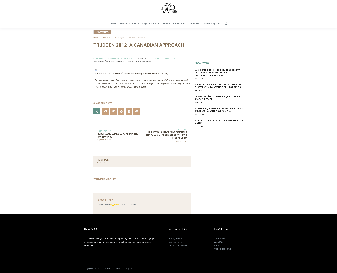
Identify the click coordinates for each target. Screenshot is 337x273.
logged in (114, 204)
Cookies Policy (175, 242)
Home (95, 38)
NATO (137, 61)
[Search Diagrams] (226, 23)
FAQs (217, 245)
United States (145, 61)
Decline (25, 265)
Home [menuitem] (114, 24)
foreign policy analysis (113, 61)
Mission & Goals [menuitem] (128, 24)
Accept (12, 265)
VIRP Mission (220, 238)
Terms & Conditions (177, 245)
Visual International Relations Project (168, 16)
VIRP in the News (222, 249)
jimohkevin (100, 58)
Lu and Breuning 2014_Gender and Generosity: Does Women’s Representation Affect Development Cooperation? (217, 72)
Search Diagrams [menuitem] (212, 24)
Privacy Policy (175, 238)
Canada (101, 61)
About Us (218, 242)
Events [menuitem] (166, 24)
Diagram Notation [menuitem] (151, 24)
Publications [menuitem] (179, 24)
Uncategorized (102, 32)
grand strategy (128, 61)
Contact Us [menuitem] (194, 24)
